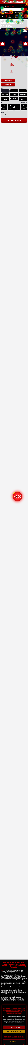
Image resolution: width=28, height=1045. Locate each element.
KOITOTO (3, 970)
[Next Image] (25, 44)
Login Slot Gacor (14, 1027)
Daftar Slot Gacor (14, 1031)
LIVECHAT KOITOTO (14, 120)
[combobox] (12, 9)
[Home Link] (9, 6)
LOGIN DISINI (8, 84)
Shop (2, 6)
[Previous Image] (2, 44)
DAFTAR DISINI (8, 80)
